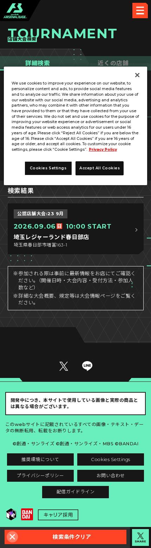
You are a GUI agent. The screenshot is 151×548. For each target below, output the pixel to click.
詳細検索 (37, 63)
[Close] (137, 75)
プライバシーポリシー (40, 475)
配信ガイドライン (75, 491)
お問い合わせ (111, 475)
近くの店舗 (113, 63)
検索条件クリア (72, 537)
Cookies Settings (110, 459)
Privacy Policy (103, 149)
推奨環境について (40, 459)
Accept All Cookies (99, 168)
